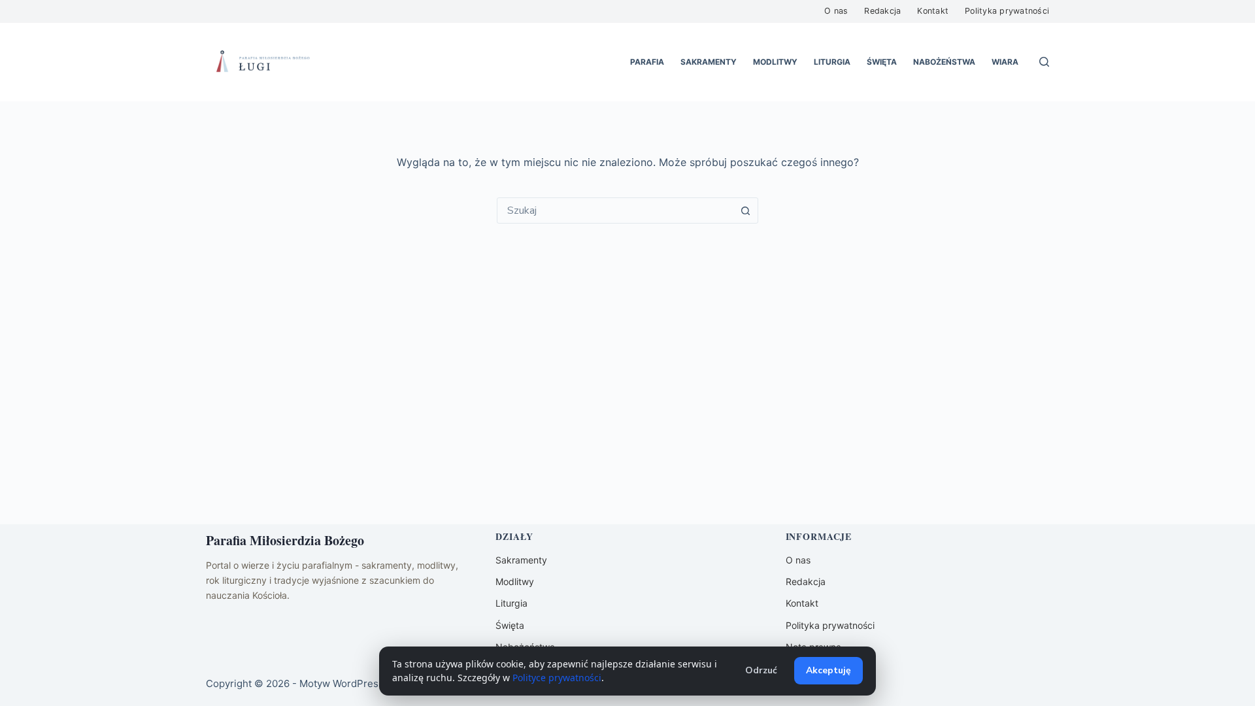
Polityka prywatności (1007, 11)
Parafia (647, 62)
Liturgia (832, 62)
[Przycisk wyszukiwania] (745, 210)
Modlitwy (775, 62)
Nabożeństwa (944, 62)
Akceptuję (828, 670)
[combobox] (615, 210)
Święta (882, 62)
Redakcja (882, 11)
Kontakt (932, 11)
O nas (836, 11)
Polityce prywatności (556, 677)
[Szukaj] (1044, 62)
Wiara (1005, 62)
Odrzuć (761, 670)
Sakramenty (708, 62)
